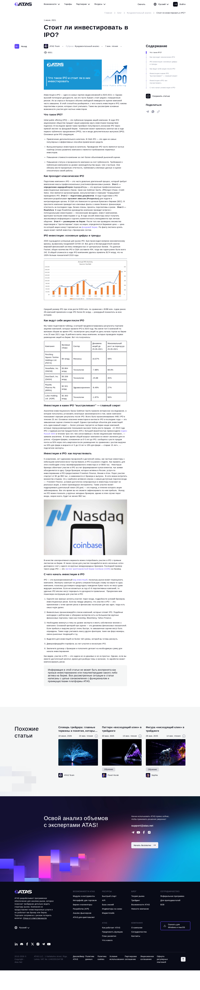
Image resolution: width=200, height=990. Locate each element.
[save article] (158, 96)
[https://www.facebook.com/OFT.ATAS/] (143, 832)
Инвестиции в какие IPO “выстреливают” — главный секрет (163, 74)
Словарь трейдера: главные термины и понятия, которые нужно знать (77, 731)
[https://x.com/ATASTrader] (32, 944)
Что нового (107, 940)
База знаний (108, 904)
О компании (136, 928)
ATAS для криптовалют (84, 917)
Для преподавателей (170, 900)
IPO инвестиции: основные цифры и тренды (163, 63)
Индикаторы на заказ (112, 909)
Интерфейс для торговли (85, 900)
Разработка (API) (81, 909)
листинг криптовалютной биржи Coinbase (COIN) (87, 569)
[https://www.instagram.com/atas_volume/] (149, 832)
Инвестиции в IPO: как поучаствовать (158, 82)
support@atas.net (142, 825)
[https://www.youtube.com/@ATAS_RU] (138, 832)
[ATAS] (23, 4)
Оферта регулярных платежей (162, 959)
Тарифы (68, 4)
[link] (141, 4)
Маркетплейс (108, 913)
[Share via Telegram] (147, 111)
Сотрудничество (139, 932)
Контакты (135, 936)
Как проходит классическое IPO (162, 57)
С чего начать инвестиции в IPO (162, 88)
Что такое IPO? (156, 52)
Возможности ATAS (84, 891)
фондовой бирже (89, 227)
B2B (162, 904)
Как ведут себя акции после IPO (162, 69)
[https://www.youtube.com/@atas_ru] (48, 944)
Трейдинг (135, 900)
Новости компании (140, 909)
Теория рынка (137, 896)
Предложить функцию (112, 932)
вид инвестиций (80, 580)
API (103, 900)
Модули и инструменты (84, 896)
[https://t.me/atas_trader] (43, 944)
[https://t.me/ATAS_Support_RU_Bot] (133, 832)
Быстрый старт (109, 896)
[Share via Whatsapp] (153, 111)
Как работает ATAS (111, 928)
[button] (183, 959)
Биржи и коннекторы (82, 904)
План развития (109, 936)
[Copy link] (158, 111)
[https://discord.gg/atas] (21, 944)
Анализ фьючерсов (82, 913)
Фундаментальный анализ (87, 46)
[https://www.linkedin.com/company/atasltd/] (16, 944)
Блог (133, 891)
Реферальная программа (172, 896)
